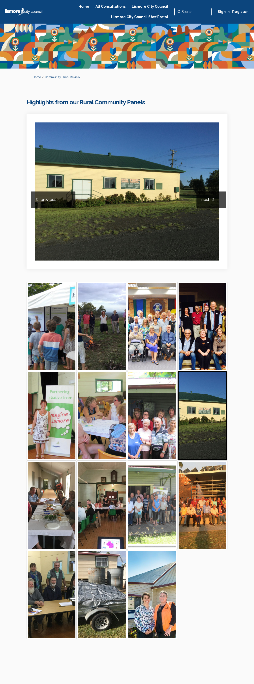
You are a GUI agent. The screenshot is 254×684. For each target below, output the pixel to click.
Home (37, 77)
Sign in (224, 12)
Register (240, 12)
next (205, 199)
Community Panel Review (62, 77)
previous (48, 199)
